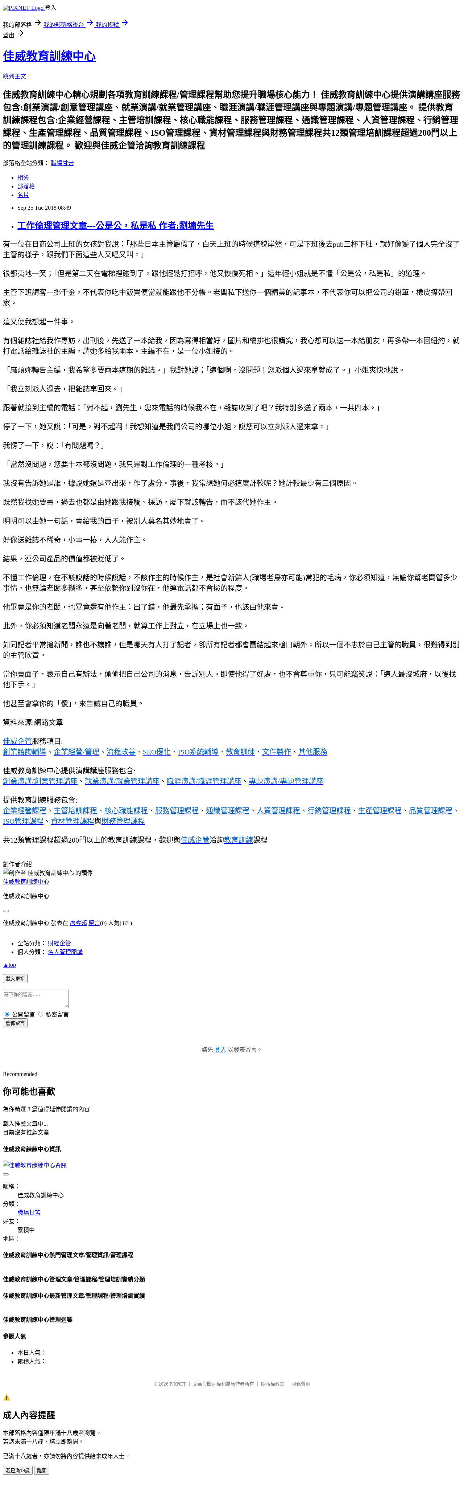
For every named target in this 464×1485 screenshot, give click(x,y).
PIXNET (178, 1384)
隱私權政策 (273, 1384)
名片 (23, 195)
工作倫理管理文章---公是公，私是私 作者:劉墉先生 (115, 225)
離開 (41, 1470)
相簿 (23, 178)
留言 (94, 923)
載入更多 (15, 979)
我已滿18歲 (18, 1470)
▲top (9, 965)
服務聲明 (300, 1384)
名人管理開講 (65, 952)
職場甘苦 (62, 163)
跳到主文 (14, 76)
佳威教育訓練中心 (49, 56)
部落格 (26, 186)
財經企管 (59, 943)
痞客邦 (78, 923)
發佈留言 (15, 1023)
